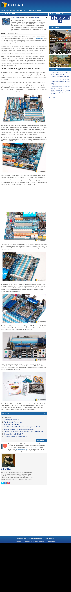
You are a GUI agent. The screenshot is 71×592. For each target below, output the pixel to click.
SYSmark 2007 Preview (11, 424)
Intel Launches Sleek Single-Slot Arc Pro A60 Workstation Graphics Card (60, 81)
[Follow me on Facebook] (5, 484)
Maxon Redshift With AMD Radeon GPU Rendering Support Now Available (60, 92)
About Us (18, 541)
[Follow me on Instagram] (8, 484)
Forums (12, 10)
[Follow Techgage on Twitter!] (56, 18)
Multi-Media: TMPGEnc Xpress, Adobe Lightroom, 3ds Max (23, 427)
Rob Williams (16, 17)
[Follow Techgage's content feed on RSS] (68, 18)
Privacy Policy (51, 541)
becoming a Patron (21, 449)
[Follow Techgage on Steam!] (64, 18)
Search (25, 10)
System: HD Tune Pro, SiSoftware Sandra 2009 (19, 429)
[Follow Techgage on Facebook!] (52, 18)
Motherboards (36, 17)
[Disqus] (24, 511)
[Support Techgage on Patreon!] (60, 23)
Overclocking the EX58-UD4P (13, 434)
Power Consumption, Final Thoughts (15, 436)
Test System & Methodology (13, 422)
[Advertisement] (24, 198)
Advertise (27, 541)
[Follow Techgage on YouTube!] (60, 18)
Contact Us (19, 10)
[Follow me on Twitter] (2, 484)
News (7, 10)
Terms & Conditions (38, 541)
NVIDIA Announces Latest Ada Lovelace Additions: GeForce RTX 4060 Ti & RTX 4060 (60, 86)
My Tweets (52, 97)
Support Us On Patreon (34, 10)
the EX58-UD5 (39, 38)
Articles (3, 10)
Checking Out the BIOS (11, 419)
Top (44, 413)
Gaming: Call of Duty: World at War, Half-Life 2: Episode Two (23, 431)
